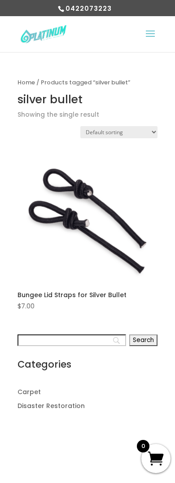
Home (26, 82)
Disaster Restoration (51, 405)
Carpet (29, 391)
